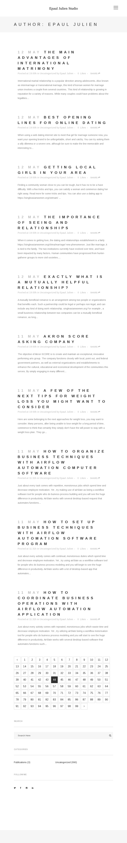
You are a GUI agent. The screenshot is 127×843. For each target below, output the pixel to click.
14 (24, 666)
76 (99, 693)
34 (76, 673)
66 (24, 693)
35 (84, 673)
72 (69, 693)
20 (69, 666)
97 (61, 706)
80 (32, 699)
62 (91, 686)
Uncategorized (48, 73)
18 (54, 666)
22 (84, 666)
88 (91, 699)
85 (69, 699)
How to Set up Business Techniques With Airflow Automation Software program (58, 533)
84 (61, 699)
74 (84, 693)
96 (54, 706)
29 (39, 673)
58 (61, 686)
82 (46, 699)
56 (46, 686)
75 (91, 693)
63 (99, 686)
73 (76, 693)
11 (99, 659)
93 (32, 706)
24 (99, 666)
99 (76, 706)
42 (39, 679)
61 (84, 686)
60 (76, 686)
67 (32, 693)
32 (61, 673)
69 (46, 693)
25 (106, 666)
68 (39, 693)
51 (106, 679)
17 (46, 666)
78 (17, 699)
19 (61, 666)
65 (17, 693)
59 (69, 686)
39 (17, 679)
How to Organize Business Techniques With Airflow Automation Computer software (62, 462)
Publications (20, 762)
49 (91, 679)
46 (69, 679)
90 (106, 699)
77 (106, 693)
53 (24, 686)
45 (61, 679)
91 (17, 706)
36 (91, 673)
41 (32, 679)
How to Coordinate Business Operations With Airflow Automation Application (56, 603)
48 (84, 679)
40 (24, 679)
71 (61, 693)
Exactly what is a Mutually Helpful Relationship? (61, 282)
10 (91, 659)
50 (99, 679)
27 (24, 673)
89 (99, 699)
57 (54, 686)
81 (39, 699)
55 (39, 686)
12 (106, 659)
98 (69, 706)
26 (17, 673)
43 (46, 679)
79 (24, 699)
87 (84, 699)
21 (76, 666)
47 (76, 679)
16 (39, 666)
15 (32, 666)
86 (76, 699)
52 (17, 686)
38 (106, 673)
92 (24, 706)
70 (54, 693)
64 (106, 686)
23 (91, 666)
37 (99, 673)
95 (46, 706)
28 (32, 673)
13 (17, 666)
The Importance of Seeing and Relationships (59, 222)
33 (69, 673)
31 (54, 673)
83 (54, 699)
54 (32, 686)
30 (46, 673)
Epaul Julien (66, 73)
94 (39, 706)
